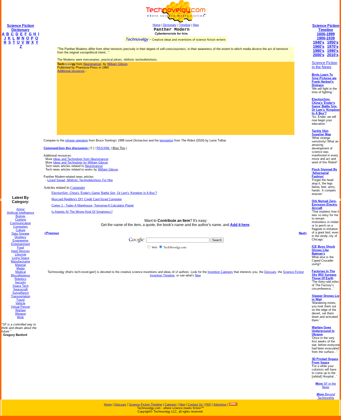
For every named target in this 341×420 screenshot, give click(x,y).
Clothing (20, 219)
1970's (332, 47)
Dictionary (170, 25)
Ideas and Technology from (80, 159)
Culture (20, 230)
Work (20, 317)
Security (20, 282)
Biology (21, 216)
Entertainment (20, 244)
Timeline (184, 25)
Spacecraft (20, 289)
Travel (20, 300)
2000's (318, 55)
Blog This (119, 148)
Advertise (220, 404)
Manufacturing (20, 261)
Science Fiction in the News (324, 65)
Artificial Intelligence (20, 212)
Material (20, 265)
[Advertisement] (20, 122)
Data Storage (20, 233)
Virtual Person (20, 306)
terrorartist (166, 140)
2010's (332, 55)
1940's (318, 42)
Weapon (20, 313)
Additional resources (71, 71)
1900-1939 (326, 38)
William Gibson (117, 64)
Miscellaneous (20, 275)
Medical (20, 272)
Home (157, 25)
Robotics (20, 279)
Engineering (20, 240)
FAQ (208, 404)
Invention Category (220, 272)
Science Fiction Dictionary (20, 28)
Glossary (270, 272)
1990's (332, 51)
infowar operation (76, 140)
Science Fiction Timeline (325, 28)
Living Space (20, 258)
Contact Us (195, 404)
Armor (20, 209)
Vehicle (20, 303)
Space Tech (21, 286)
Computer (77, 188)
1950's (332, 42)
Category (171, 404)
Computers (20, 226)
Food (20, 247)
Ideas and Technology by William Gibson (80, 162)
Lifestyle (20, 254)
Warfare (20, 310)
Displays (20, 237)
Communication (20, 223)
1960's (318, 47)
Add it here (239, 225)
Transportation (20, 296)
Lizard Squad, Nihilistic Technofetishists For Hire (80, 180)
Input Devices (20, 251)
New (196, 25)
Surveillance (20, 293)
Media (20, 268)
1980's (318, 51)
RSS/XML (103, 148)
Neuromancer (94, 166)
